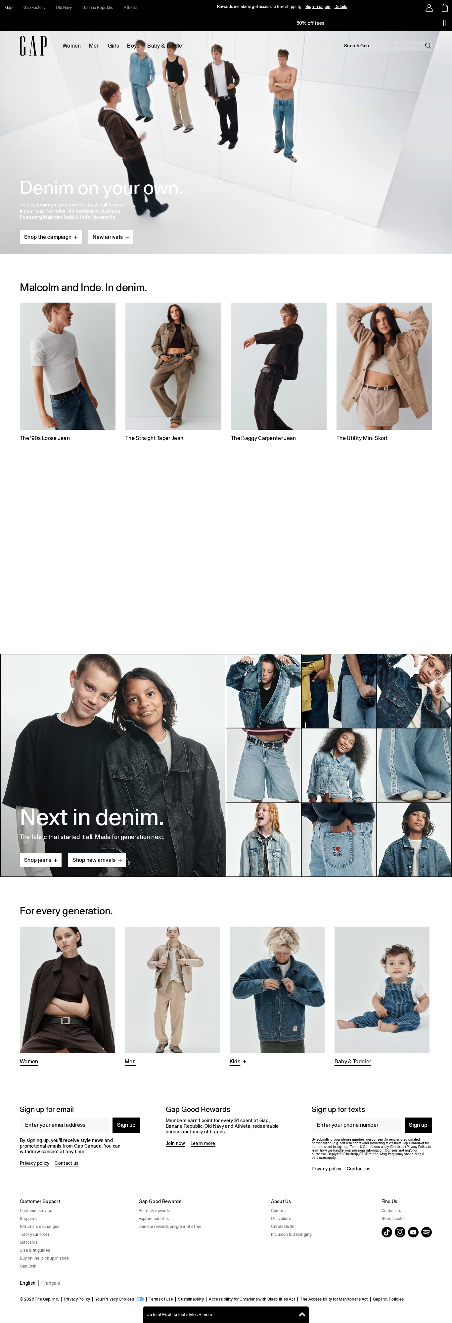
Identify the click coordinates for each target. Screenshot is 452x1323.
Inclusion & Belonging (291, 1234)
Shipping (28, 1218)
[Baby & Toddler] (382, 996)
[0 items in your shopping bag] (444, 7)
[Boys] (277, 996)
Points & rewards (154, 1210)
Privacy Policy (77, 1299)
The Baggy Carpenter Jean (263, 438)
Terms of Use (161, 1299)
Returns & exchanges (40, 1226)
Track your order (34, 1234)
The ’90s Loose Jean (45, 438)
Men (94, 46)
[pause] (445, 23)
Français (50, 1283)
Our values (281, 1218)
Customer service (36, 1210)
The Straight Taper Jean (154, 438)
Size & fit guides (35, 1250)
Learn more (203, 1143)
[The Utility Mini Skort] (384, 373)
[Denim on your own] (226, 127)
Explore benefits (154, 1218)
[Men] (172, 996)
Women (72, 46)
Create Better (283, 1226)
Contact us (66, 1163)
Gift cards (28, 1242)
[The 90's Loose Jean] (67, 373)
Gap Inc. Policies (388, 1299)
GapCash (28, 1266)
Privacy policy (34, 1163)
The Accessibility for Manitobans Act (334, 1299)
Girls (113, 46)
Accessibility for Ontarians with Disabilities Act (252, 1299)
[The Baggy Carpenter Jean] (279, 373)
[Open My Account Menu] (429, 7)
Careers (278, 1210)
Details (341, 6)
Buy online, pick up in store (44, 1258)
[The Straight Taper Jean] (173, 373)
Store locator (393, 1218)
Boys (133, 46)
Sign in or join (318, 6)
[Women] (67, 996)
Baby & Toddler (165, 46)
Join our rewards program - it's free (170, 1226)
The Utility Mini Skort (362, 438)
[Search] (428, 46)
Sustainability (190, 1299)
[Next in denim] (226, 765)
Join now (175, 1143)
